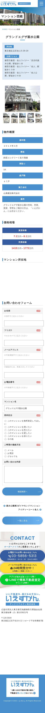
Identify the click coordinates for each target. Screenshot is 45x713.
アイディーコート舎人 (28, 510)
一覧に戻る (22, 521)
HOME (4, 29)
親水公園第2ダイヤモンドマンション (23, 506)
